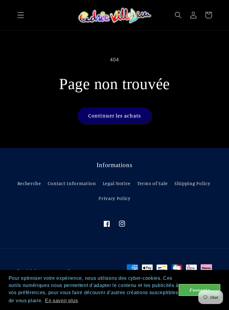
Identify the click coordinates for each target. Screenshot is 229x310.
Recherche (29, 183)
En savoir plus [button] (61, 300)
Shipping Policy (192, 183)
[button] (20, 15)
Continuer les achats (114, 115)
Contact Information (72, 183)
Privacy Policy (114, 198)
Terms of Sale (152, 183)
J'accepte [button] (199, 290)
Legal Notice (117, 183)
